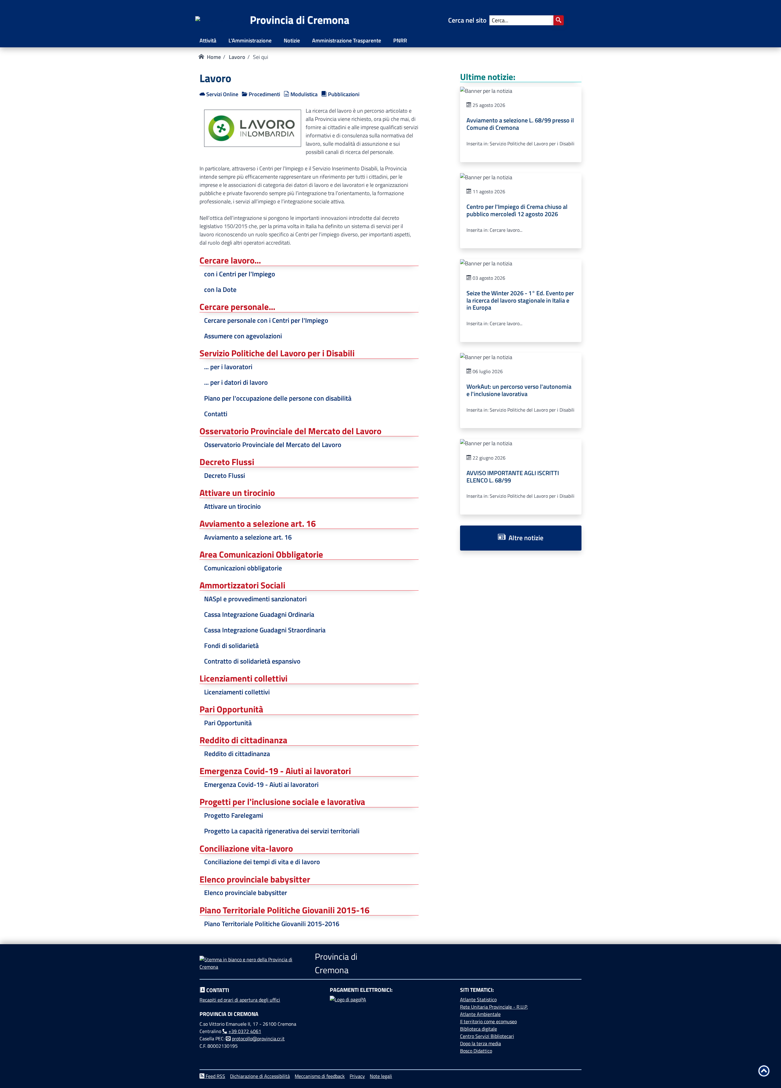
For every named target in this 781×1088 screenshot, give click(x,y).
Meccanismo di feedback (320, 1076)
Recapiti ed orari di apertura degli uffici (240, 999)
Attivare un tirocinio (232, 506)
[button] (558, 20)
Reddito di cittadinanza (237, 754)
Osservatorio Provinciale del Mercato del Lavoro (272, 444)
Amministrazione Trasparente (346, 40)
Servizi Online (221, 94)
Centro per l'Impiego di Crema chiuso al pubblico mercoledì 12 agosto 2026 (516, 210)
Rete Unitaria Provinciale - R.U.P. (494, 1006)
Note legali (381, 1076)
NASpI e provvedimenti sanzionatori (255, 599)
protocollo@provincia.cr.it (258, 1038)
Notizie (292, 40)
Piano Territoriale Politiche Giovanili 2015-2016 (271, 924)
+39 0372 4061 (245, 1031)
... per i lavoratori (228, 367)
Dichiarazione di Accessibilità (260, 1076)
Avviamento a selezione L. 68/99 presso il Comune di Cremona (520, 124)
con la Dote (220, 289)
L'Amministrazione (250, 40)
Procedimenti (263, 94)
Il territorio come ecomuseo (488, 1021)
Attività (208, 40)
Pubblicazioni (343, 94)
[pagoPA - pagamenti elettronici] (390, 1019)
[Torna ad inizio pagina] (764, 1071)
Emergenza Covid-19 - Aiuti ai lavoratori (261, 784)
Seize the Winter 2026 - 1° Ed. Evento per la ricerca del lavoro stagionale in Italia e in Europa (520, 300)
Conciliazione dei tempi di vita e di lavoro (262, 862)
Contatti (215, 414)
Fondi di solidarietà (231, 645)
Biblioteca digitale (478, 1028)
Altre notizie (524, 538)
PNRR (400, 40)
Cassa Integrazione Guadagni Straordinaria (265, 630)
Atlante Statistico (478, 999)
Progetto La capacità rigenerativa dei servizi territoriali (281, 831)
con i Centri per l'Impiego (239, 274)
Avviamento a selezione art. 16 (248, 537)
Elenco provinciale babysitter (245, 892)
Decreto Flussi (224, 475)
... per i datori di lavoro (236, 382)
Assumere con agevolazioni (243, 336)
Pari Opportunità (228, 723)
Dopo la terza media (480, 1043)
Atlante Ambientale (480, 1014)
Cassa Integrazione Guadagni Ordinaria (259, 614)
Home (214, 57)
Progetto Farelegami (233, 815)
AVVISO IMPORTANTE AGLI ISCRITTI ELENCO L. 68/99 (512, 476)
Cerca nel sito (469, 20)
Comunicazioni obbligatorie (243, 568)
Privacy (357, 1076)
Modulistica (303, 94)
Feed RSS (214, 1076)
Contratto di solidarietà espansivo (252, 661)
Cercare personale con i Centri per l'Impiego (266, 320)
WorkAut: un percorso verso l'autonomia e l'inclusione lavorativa (518, 390)
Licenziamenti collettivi (237, 692)
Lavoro (237, 57)
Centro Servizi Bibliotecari (487, 1036)
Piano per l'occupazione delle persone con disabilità (277, 398)
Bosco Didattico (476, 1050)
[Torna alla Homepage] (222, 20)
